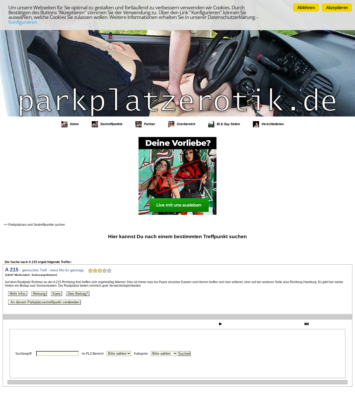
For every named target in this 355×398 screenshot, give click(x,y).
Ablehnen (306, 7)
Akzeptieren (337, 7)
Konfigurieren (22, 22)
